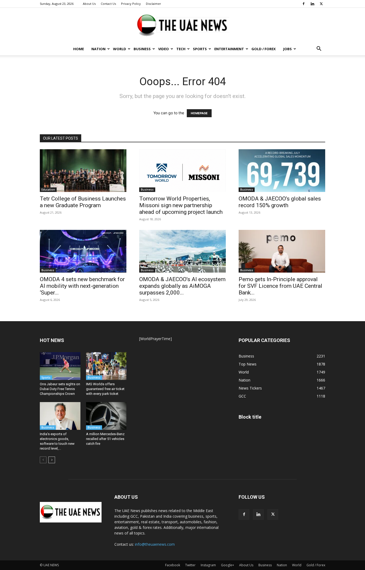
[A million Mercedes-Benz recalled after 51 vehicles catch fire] (106, 416)
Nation (98, 48)
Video (163, 48)
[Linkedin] (312, 3)
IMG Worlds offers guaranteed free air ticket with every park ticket (105, 389)
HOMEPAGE (199, 113)
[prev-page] (43, 460)
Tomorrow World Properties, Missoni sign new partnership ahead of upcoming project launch (181, 205)
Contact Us (108, 4)
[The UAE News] (182, 25)
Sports (200, 48)
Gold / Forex (263, 48)
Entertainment (229, 48)
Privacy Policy (131, 4)
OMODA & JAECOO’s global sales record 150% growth (280, 202)
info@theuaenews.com (155, 544)
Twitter (190, 565)
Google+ (227, 565)
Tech (180, 48)
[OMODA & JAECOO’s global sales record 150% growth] (282, 170)
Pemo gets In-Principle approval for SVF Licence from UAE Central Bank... (280, 286)
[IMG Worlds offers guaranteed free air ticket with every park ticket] (106, 366)
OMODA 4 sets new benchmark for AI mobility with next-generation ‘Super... (82, 286)
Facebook (172, 565)
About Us (89, 4)
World (119, 48)
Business (142, 48)
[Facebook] (304, 3)
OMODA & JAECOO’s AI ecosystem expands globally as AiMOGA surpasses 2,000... (182, 286)
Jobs (287, 48)
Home (78, 48)
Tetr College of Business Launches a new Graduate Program (83, 202)
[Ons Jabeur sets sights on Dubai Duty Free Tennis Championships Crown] (60, 366)
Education (48, 189)
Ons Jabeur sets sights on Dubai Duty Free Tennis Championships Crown (60, 389)
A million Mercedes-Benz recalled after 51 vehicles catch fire (105, 439)
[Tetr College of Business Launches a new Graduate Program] (83, 170)
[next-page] (51, 460)
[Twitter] (321, 3)
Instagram (208, 565)
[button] (318, 49)
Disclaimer (153, 4)
